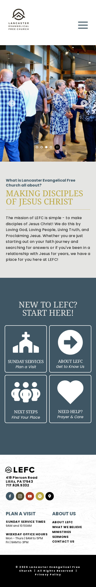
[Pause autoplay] (57, 147)
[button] (83, 25)
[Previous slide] (12, 103)
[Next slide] (84, 103)
